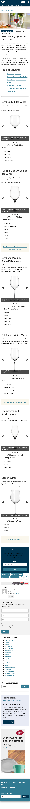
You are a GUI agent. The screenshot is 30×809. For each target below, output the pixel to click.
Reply (17, 593)
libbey (21, 574)
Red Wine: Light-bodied (14, 74)
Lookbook (7, 663)
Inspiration (18, 5)
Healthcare (8, 652)
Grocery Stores (9, 650)
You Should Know (10, 675)
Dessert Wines (11, 91)
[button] (21, 2)
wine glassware (15, 577)
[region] (15, 127)
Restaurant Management (11, 667)
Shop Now (9, 5)
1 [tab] (13, 142)
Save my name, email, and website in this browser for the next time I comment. (14, 627)
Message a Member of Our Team (12, 700)
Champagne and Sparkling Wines (16, 88)
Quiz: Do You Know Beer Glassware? (15, 402)
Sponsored (8, 669)
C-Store (7, 642)
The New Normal (9, 671)
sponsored (5, 577)
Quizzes (7, 665)
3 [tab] (16, 142)
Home (3, 5)
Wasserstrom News (10, 673)
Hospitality (7, 655)
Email (15, 561)
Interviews (7, 661)
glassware (14, 574)
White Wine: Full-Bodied (14, 85)
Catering (7, 644)
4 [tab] (17, 214)
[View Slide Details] (15, 127)
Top (28, 807)
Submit (15, 569)
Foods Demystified (10, 648)
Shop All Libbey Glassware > (15, 539)
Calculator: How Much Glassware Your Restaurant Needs (15, 248)
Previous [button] (3, 126)
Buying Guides (7, 31)
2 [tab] (14, 214)
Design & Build (9, 646)
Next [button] (26, 126)
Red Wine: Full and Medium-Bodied (17, 77)
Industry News (8, 657)
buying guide (6, 574)
